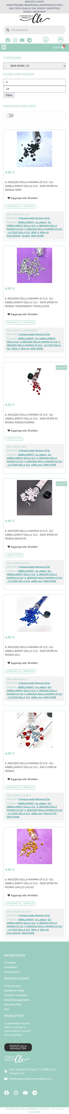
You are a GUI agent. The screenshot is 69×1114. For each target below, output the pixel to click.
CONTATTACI (53, 8)
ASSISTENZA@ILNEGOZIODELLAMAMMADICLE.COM (34, 5)
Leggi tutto (14, 438)
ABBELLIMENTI (26, 222)
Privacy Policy (12, 972)
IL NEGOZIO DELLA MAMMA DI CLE (38, 341)
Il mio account (12, 986)
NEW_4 (35, 232)
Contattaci (10, 967)
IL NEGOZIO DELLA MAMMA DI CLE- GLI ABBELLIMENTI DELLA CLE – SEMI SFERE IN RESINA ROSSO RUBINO (31, 418)
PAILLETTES (49, 813)
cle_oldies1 (41, 222)
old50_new (36, 464)
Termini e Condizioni (15, 995)
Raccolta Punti (12, 1004)
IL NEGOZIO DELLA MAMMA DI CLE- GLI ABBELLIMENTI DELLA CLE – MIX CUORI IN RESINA (30, 767)
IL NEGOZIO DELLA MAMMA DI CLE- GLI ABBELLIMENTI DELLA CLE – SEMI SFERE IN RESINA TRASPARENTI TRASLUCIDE (31, 302)
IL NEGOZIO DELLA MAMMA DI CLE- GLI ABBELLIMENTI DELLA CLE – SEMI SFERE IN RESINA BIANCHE (31, 534)
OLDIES (26, 235)
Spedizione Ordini (14, 990)
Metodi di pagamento (17, 1000)
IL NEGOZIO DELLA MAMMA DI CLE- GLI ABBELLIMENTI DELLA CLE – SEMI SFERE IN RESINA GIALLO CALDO (31, 883)
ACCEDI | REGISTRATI (34, 11)
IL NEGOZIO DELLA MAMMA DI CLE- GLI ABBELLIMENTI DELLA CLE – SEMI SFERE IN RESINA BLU (31, 651)
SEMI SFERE (37, 235)
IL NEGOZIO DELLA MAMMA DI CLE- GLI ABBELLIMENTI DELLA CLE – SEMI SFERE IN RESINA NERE (31, 186)
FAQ (6, 1009)
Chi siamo (10, 962)
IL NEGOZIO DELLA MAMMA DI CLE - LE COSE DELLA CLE (34, 345)
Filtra (9, 95)
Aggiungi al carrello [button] (20, 206)
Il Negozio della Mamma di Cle (34, 218)
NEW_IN (44, 232)
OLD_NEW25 (14, 235)
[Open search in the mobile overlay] (34, 30)
